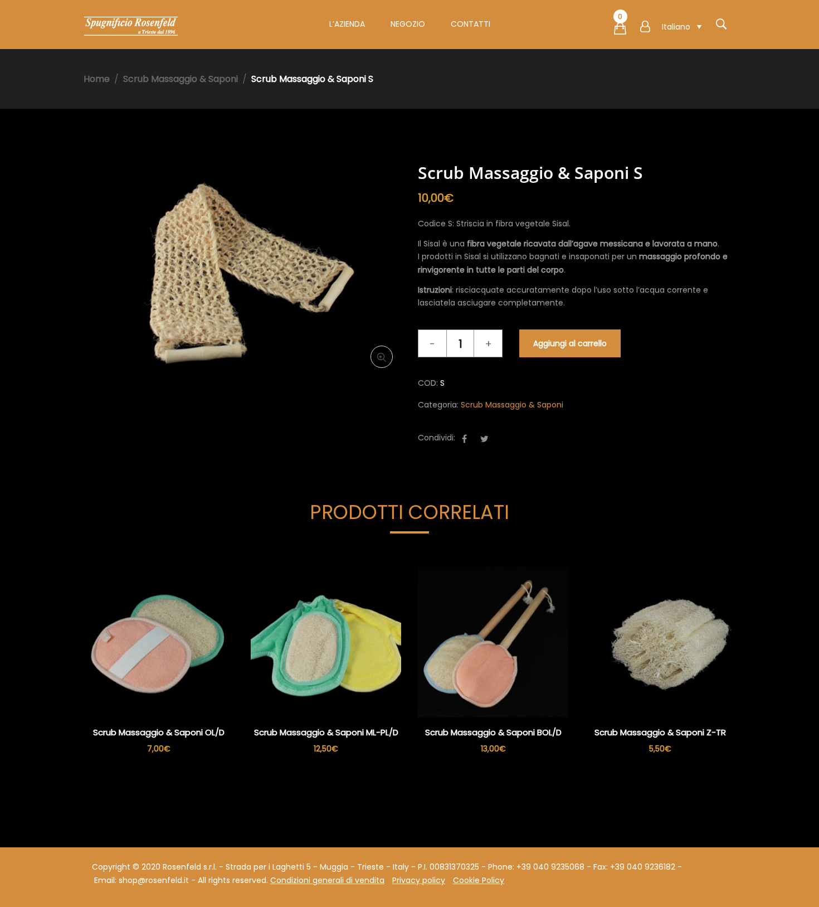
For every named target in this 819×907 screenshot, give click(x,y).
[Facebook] (464, 439)
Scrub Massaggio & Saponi (180, 78)
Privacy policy (418, 880)
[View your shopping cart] (620, 30)
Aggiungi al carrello (570, 343)
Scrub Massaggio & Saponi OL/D (159, 732)
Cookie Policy (478, 880)
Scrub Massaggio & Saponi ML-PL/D (326, 732)
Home (97, 78)
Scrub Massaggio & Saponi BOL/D (493, 732)
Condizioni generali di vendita (327, 880)
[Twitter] (484, 439)
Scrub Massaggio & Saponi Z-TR (660, 732)
